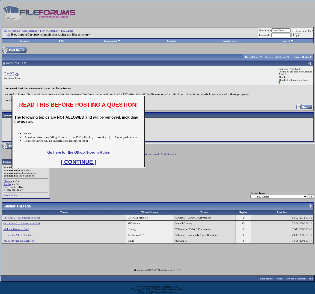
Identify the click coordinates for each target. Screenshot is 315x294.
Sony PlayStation (49, 30)
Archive (279, 278)
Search (286, 40)
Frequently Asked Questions (18, 235)
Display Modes (301, 57)
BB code (7, 181)
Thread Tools (252, 57)
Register (24, 40)
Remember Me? (304, 31)
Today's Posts (229, 40)
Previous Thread (150, 154)
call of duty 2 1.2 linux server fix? (21, 223)
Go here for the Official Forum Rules (78, 152)
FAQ (61, 40)
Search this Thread (275, 57)
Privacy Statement (296, 278)
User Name (265, 30)
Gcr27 (9, 74)
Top (311, 278)
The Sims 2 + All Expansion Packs (21, 217)
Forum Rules (10, 195)
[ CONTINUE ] (78, 162)
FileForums (14, 30)
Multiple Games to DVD (16, 229)
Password (264, 35)
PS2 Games (67, 30)
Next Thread (167, 154)
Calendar (172, 40)
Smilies (7, 184)
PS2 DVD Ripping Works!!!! (18, 240)
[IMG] (6, 187)
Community (110, 40)
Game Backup (29, 30)
